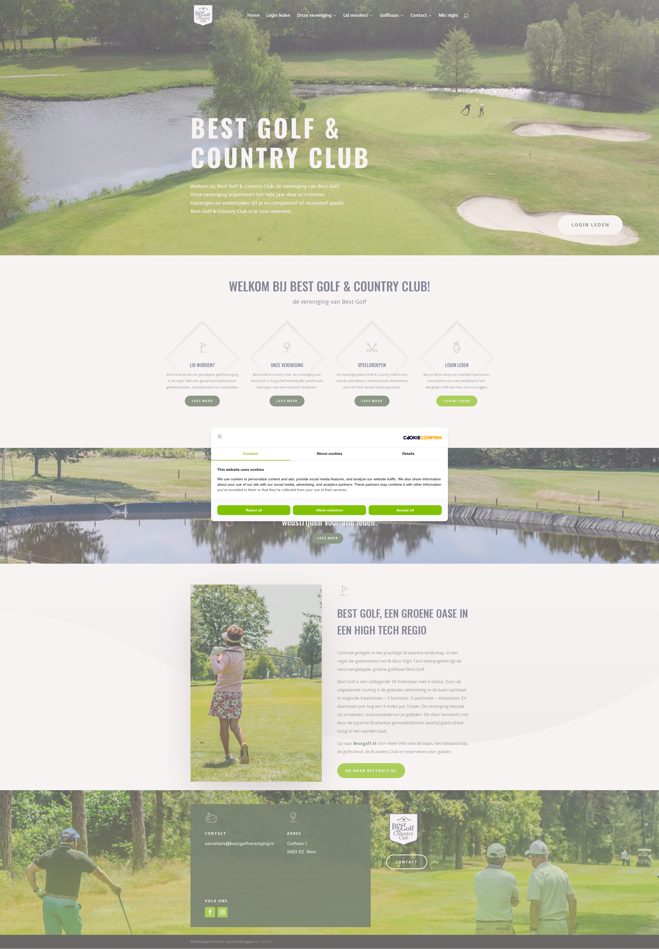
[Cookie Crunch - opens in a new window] (422, 437)
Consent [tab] (250, 453)
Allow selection (329, 510)
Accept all (405, 510)
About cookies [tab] (329, 453)
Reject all (254, 510)
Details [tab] (408, 453)
